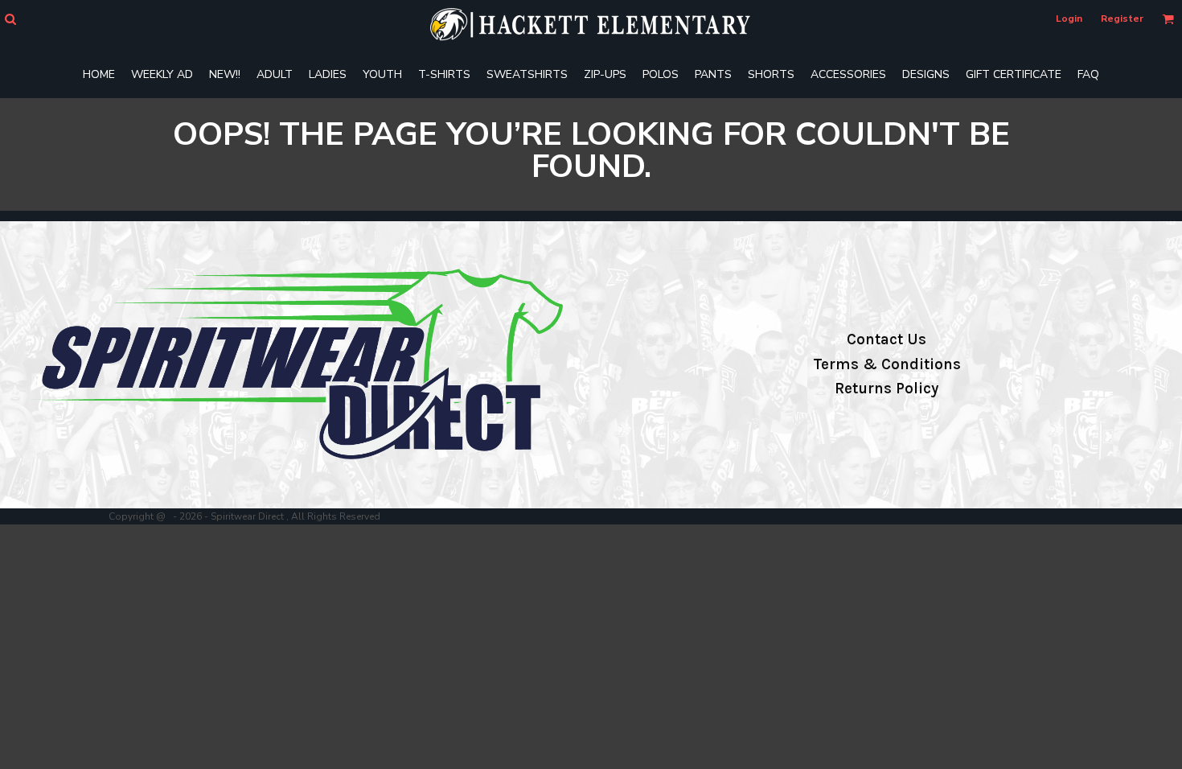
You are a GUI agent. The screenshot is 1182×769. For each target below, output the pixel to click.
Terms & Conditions (887, 364)
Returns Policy (886, 388)
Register (1122, 18)
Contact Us (886, 339)
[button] (10, 19)
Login (1069, 18)
